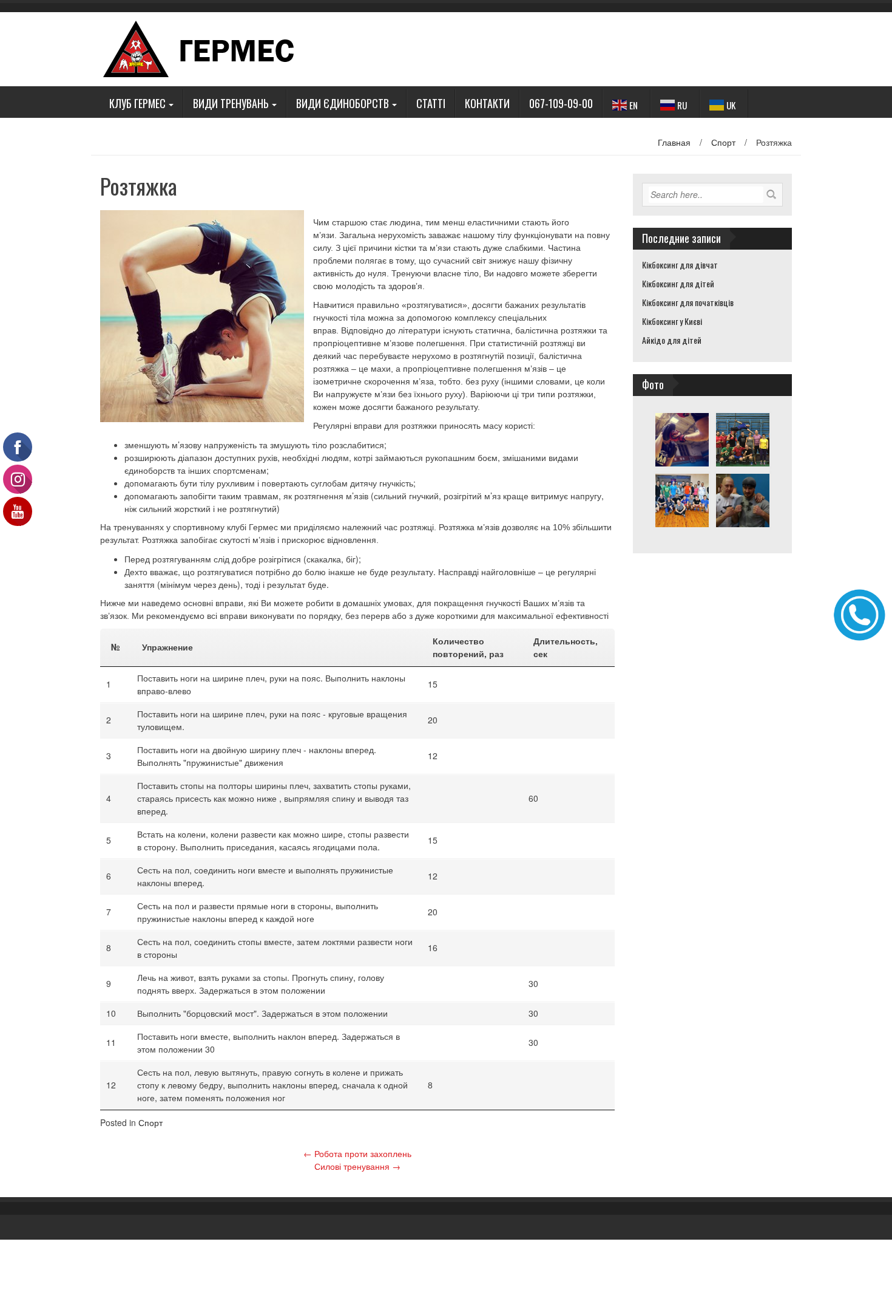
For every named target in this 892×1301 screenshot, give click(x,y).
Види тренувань (231, 103)
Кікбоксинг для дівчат (680, 264)
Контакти (487, 103)
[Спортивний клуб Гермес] (210, 48)
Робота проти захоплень (357, 1153)
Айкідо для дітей (671, 339)
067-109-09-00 (561, 103)
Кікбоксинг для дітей (678, 283)
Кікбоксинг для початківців (688, 302)
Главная (674, 142)
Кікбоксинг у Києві (672, 321)
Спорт (723, 142)
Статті (430, 103)
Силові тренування (357, 1166)
